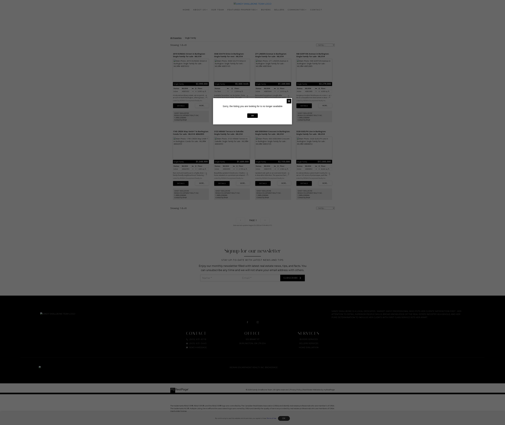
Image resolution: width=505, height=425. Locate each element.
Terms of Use (271, 418)
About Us (199, 10)
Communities (296, 10)
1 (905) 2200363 (180, 118)
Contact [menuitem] (316, 10)
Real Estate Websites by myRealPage (319, 390)
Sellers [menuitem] (279, 10)
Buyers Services (309, 339)
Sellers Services (308, 343)
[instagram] (257, 322)
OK (284, 418)
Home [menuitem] (186, 10)
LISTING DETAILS (180, 105)
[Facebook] (247, 322)
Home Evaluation (309, 347)
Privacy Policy (296, 390)
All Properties (176, 38)
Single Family (190, 38)
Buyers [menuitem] (266, 10)
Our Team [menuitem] (217, 10)
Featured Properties (241, 10)
